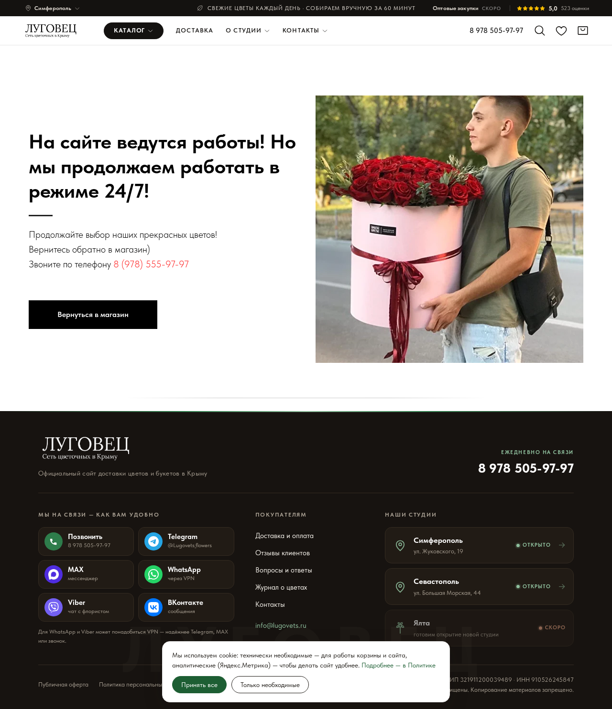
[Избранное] (561, 30)
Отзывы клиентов (282, 553)
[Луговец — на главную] (54, 30)
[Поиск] (540, 30)
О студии (244, 30)
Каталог (129, 30)
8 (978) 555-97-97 (151, 264)
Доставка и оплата (284, 535)
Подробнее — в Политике (398, 665)
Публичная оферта (63, 684)
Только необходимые (270, 684)
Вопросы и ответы (283, 570)
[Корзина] (583, 30)
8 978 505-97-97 (496, 30)
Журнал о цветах (281, 587)
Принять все (199, 684)
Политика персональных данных (142, 684)
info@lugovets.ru (280, 625)
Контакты (301, 30)
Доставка (194, 30)
